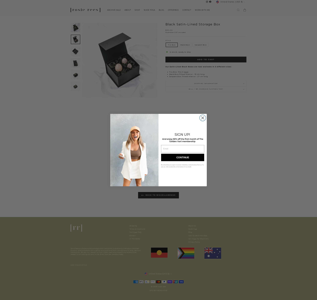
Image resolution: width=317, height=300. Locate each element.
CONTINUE (182, 157)
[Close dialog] (203, 118)
